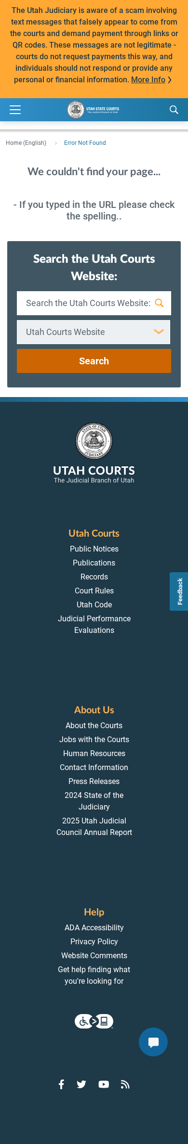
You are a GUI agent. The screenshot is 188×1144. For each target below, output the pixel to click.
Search (94, 361)
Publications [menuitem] (94, 562)
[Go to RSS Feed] (125, 1084)
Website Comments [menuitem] (94, 955)
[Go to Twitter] (81, 1084)
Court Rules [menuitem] (94, 590)
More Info (148, 79)
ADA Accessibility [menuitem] (94, 927)
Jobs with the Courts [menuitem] (94, 739)
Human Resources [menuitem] (94, 753)
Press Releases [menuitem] (94, 781)
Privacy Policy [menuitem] (94, 941)
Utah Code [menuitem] (94, 604)
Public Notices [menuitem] (94, 548)
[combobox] (93, 332)
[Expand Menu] (15, 110)
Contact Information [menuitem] (94, 767)
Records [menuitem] (94, 576)
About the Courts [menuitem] (94, 725)
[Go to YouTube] (104, 1084)
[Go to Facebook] (61, 1084)
